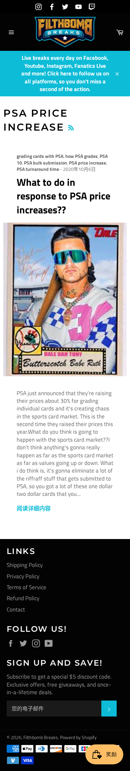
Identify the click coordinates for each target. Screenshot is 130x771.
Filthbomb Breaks (40, 737)
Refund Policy (23, 598)
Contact (16, 609)
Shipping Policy (25, 565)
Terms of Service (26, 587)
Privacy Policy (23, 576)
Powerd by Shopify (78, 737)
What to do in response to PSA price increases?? (63, 195)
